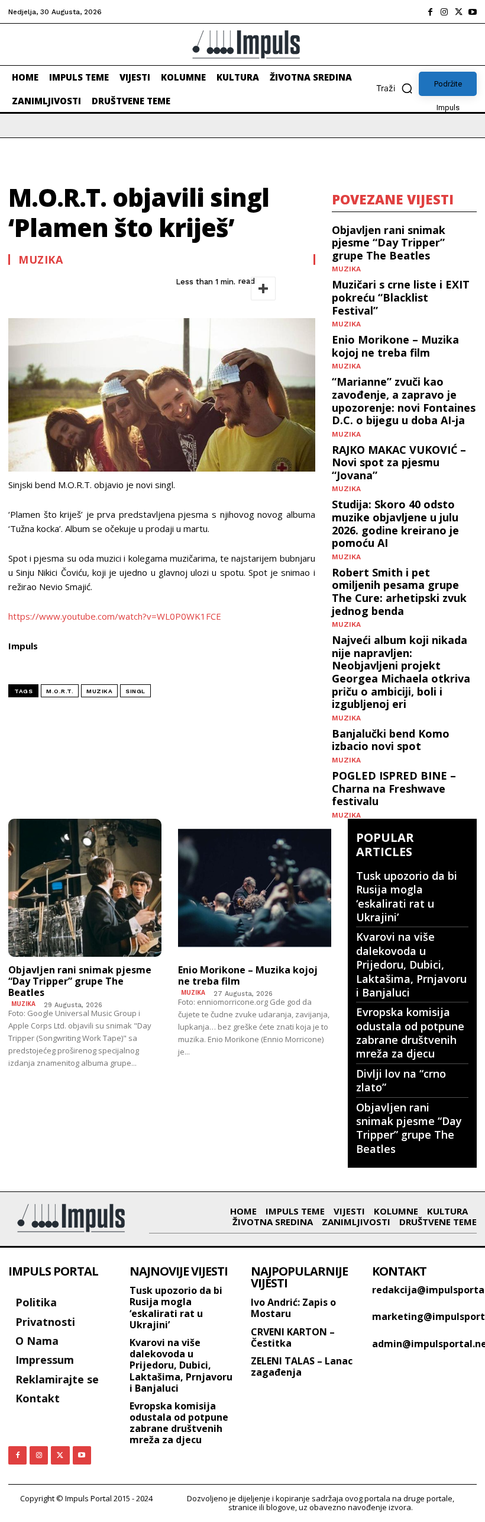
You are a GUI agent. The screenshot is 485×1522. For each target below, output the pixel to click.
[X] (458, 12)
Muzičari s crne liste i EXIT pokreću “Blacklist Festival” (401, 297)
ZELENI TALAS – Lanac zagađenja (302, 1366)
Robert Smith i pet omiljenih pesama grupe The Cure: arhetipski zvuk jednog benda (399, 591)
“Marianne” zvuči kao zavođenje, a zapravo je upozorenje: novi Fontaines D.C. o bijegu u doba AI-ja (404, 400)
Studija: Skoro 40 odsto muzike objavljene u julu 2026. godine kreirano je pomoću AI (395, 523)
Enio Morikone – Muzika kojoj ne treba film (395, 346)
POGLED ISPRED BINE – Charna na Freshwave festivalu (394, 788)
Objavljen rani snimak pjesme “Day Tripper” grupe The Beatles (388, 242)
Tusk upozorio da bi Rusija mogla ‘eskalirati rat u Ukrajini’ (406, 896)
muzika (99, 691)
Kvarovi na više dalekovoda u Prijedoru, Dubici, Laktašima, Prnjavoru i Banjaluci (411, 964)
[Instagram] (444, 12)
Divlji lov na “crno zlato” (401, 1080)
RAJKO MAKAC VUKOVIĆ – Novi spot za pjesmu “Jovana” (399, 462)
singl (135, 691)
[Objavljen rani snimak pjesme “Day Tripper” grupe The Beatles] (84, 888)
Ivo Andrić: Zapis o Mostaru (293, 1308)
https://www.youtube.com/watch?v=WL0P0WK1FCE (114, 616)
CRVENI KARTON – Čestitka (293, 1337)
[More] (263, 288)
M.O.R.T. (59, 691)
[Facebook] (430, 12)
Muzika (40, 259)
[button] (397, 88)
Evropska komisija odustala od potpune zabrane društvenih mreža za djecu (410, 1032)
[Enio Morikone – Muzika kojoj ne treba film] (254, 888)
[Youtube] (472, 12)
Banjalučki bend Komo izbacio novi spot (391, 740)
